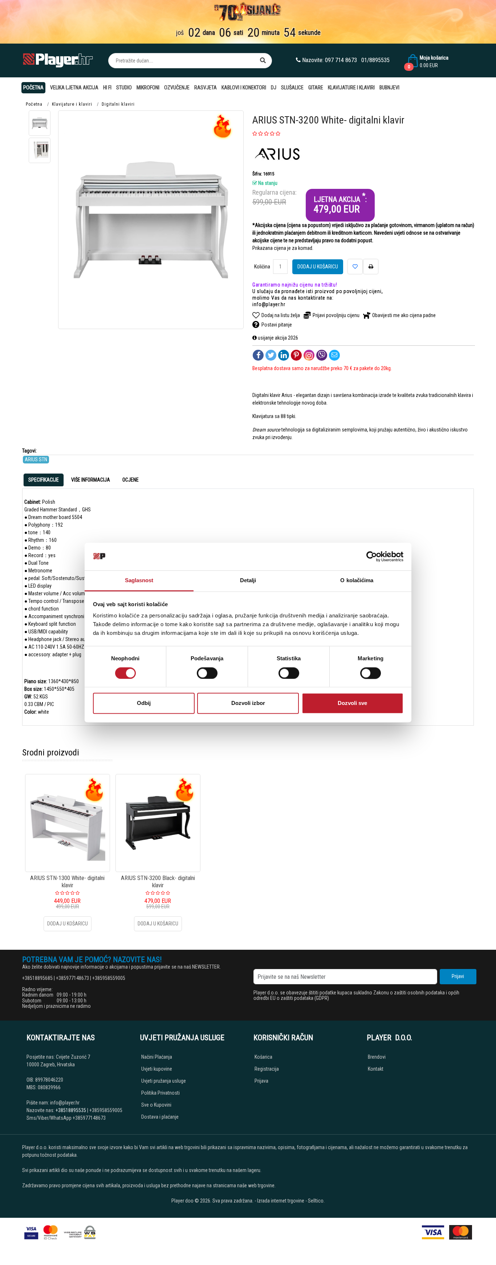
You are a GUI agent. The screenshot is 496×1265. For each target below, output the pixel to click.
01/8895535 (375, 60)
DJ (273, 87)
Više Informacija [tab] (90, 480)
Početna (33, 87)
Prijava (261, 1081)
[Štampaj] (370, 266)
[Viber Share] (321, 355)
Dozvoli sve (352, 703)
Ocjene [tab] (130, 480)
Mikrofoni (148, 87)
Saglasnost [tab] (139, 580)
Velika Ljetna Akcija (74, 87)
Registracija (267, 1069)
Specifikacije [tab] (43, 480)
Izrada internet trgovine (280, 1201)
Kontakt (375, 1069)
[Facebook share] (258, 355)
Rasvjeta (205, 87)
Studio (124, 87)
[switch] (207, 673)
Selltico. (316, 1201)
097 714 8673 (341, 60)
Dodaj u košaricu (317, 266)
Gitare (315, 87)
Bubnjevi (389, 87)
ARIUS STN (36, 459)
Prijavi (458, 976)
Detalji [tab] (248, 580)
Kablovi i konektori (243, 87)
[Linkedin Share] (283, 355)
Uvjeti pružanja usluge (163, 1081)
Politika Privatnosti (160, 1093)
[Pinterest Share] (296, 355)
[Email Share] (334, 355)
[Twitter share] (270, 355)
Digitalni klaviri (118, 104)
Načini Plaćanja (156, 1057)
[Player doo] (58, 60)
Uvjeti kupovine (156, 1069)
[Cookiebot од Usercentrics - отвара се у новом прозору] (371, 556)
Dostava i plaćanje (160, 1117)
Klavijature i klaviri (351, 87)
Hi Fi (107, 87)
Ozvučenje (177, 87)
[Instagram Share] (309, 355)
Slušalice (292, 87)
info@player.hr (268, 304)
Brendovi (377, 1057)
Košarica (263, 1057)
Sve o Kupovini (156, 1105)
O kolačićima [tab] (356, 580)
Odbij (144, 703)
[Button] (263, 60)
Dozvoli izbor (248, 703)
